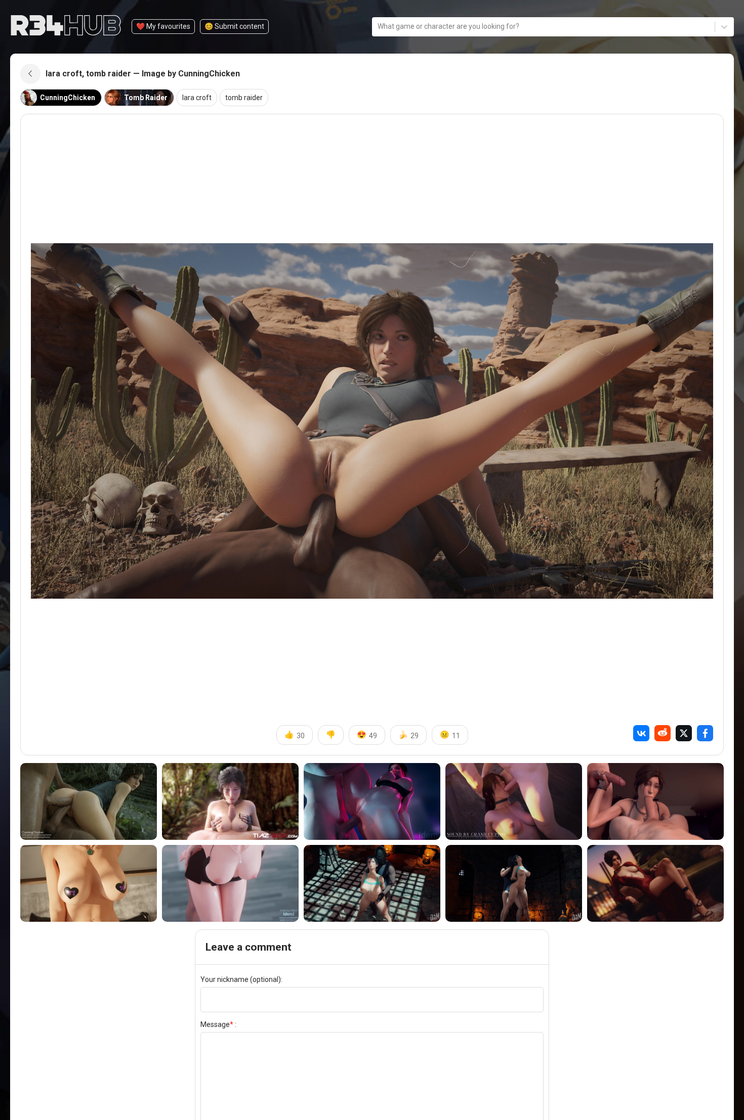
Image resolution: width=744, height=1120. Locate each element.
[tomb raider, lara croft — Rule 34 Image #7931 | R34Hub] (88, 801)
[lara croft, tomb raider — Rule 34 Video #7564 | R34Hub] (513, 883)
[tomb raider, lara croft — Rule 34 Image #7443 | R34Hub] (655, 883)
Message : (218, 1024)
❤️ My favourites (163, 26)
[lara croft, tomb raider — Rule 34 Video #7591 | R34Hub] (230, 883)
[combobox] (378, 26)
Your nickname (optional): (241, 979)
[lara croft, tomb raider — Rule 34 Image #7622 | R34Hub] (88, 883)
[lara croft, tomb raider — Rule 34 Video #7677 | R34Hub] (513, 801)
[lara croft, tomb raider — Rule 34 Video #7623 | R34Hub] (655, 801)
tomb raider (244, 98)
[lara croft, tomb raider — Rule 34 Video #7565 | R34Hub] (372, 883)
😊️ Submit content (234, 26)
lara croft (197, 98)
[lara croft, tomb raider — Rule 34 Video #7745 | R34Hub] (372, 801)
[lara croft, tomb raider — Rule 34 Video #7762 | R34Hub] (230, 801)
